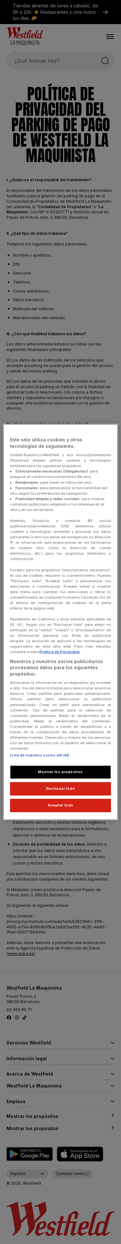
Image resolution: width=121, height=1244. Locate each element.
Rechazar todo (60, 788)
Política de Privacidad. (60, 652)
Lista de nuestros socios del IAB (39, 755)
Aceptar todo (60, 805)
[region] (60, 622)
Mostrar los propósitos (60, 772)
